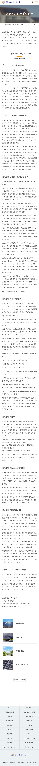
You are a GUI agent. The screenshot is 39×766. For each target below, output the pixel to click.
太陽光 (23, 679)
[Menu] (36, 2)
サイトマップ (29, 747)
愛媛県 (16, 679)
